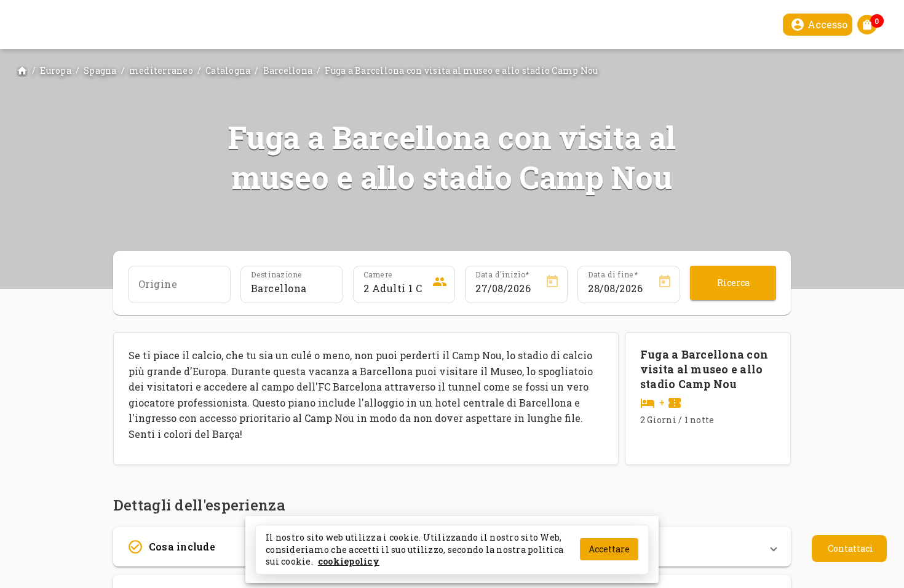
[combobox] (179, 288)
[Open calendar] (552, 283)
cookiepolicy (348, 561)
